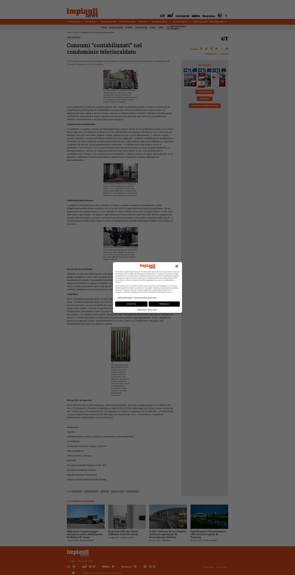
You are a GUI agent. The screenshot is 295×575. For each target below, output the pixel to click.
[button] (177, 266)
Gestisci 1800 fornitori (125, 297)
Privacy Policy (152, 309)
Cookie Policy (141, 309)
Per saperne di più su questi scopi (145, 297)
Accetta (131, 304)
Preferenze (164, 304)
